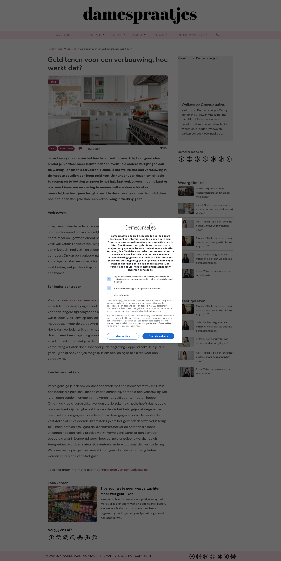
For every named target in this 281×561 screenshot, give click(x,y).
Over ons (64, 35)
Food (137, 35)
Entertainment (190, 35)
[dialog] (140, 280)
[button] (140, 295)
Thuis (159, 35)
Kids (117, 35)
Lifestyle (93, 35)
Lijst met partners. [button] (152, 311)
